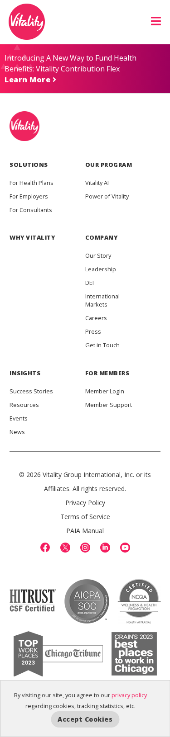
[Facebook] (45, 547)
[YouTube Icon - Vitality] (125, 547)
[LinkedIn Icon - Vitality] (105, 547)
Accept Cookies (85, 719)
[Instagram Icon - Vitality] (85, 547)
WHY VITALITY (32, 237)
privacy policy (129, 695)
